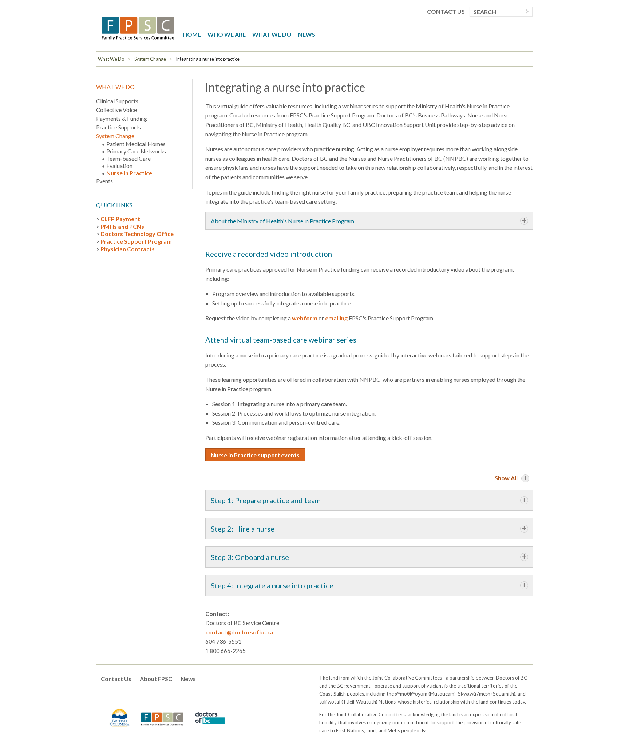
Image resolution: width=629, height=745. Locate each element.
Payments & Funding (121, 118)
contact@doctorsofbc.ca (239, 632)
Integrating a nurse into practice (208, 59)
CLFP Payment (120, 218)
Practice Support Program (136, 241)
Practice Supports (118, 127)
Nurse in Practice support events (255, 455)
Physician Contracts (127, 248)
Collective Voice (116, 109)
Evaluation (119, 165)
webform (304, 318)
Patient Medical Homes (136, 143)
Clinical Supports (117, 100)
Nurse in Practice (129, 172)
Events (104, 180)
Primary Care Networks (136, 151)
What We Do (272, 34)
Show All (506, 477)
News (306, 34)
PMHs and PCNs (122, 226)
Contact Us (446, 12)
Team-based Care (128, 158)
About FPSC (156, 678)
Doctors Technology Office (137, 233)
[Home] (138, 27)
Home (192, 34)
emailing (336, 318)
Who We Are (226, 34)
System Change (150, 59)
